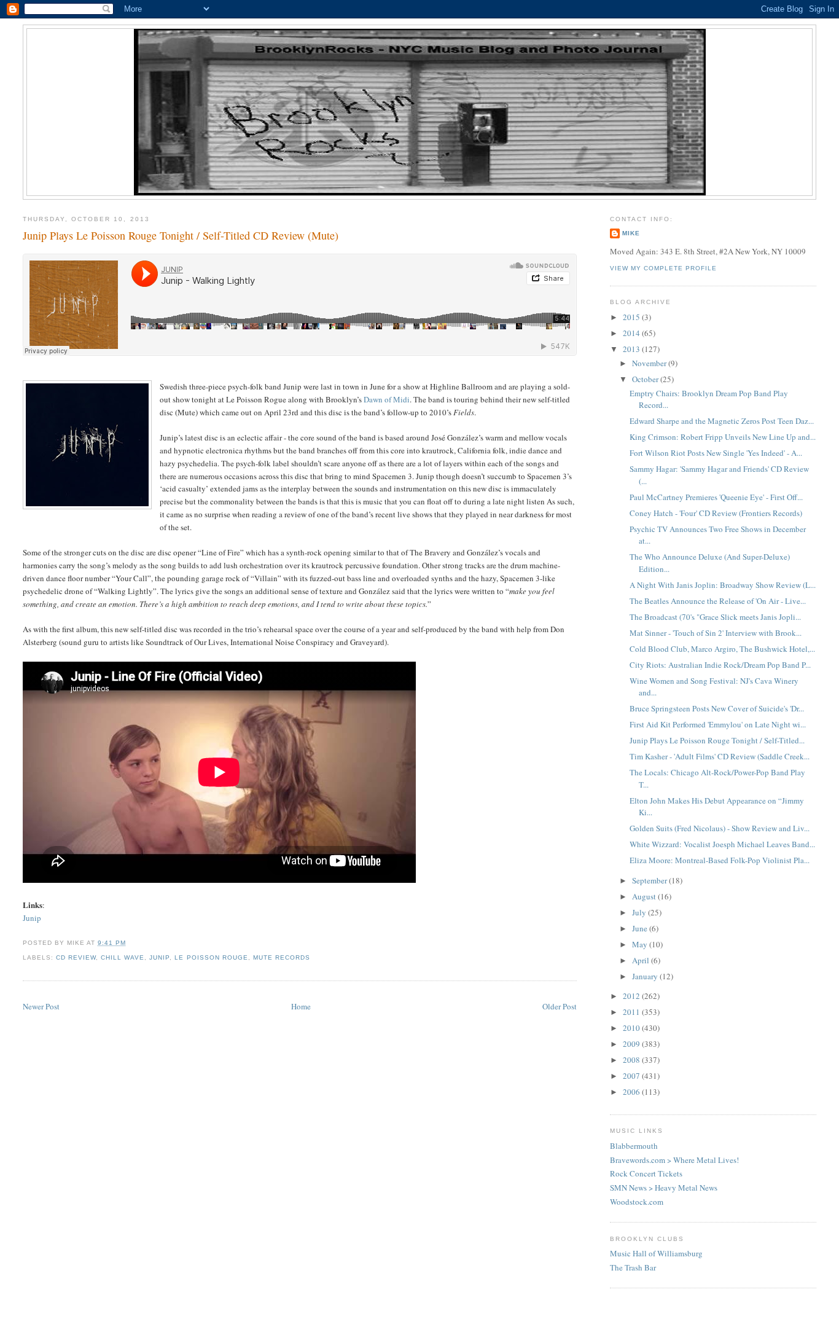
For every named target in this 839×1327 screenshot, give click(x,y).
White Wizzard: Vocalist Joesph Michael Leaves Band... (722, 844)
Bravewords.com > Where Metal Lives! (674, 1159)
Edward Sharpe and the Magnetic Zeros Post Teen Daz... (722, 420)
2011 (632, 1011)
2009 (632, 1043)
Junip (32, 917)
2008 (632, 1059)
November (650, 363)
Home (301, 1006)
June (640, 928)
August (645, 896)
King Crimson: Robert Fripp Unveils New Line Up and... (723, 436)
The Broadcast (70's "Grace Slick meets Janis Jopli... (715, 616)
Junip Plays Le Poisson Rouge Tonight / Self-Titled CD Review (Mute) (180, 235)
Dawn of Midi (387, 399)
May (640, 944)
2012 (632, 995)
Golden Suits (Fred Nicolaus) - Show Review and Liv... (720, 828)
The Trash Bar (633, 1267)
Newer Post (41, 1006)
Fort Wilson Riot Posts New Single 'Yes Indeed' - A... (716, 452)
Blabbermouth (634, 1145)
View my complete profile (663, 268)
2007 (632, 1075)
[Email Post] (129, 942)
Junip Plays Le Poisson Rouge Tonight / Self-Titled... (717, 740)
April (641, 960)
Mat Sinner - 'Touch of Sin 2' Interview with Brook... (716, 632)
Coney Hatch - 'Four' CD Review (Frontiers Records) (716, 513)
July (640, 912)
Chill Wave (122, 957)
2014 (632, 333)
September (650, 880)
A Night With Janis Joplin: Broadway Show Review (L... (723, 584)
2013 (632, 348)
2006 (632, 1091)
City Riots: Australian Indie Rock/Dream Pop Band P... (720, 664)
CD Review (76, 957)
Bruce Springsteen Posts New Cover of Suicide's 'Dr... (717, 708)
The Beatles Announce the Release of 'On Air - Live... (718, 600)
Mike (631, 233)
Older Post (559, 1006)
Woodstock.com (636, 1201)
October (646, 379)
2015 (632, 317)
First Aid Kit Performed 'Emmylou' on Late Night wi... (718, 724)
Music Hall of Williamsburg (656, 1253)
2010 (632, 1027)
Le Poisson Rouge (211, 957)
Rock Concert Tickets (646, 1173)
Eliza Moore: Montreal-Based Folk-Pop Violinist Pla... (720, 860)
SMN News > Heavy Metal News (663, 1187)
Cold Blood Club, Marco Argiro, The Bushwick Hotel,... (722, 648)
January (646, 976)
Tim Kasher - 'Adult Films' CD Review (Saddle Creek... (720, 756)
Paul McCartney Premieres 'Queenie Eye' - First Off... (716, 497)
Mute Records (281, 957)
